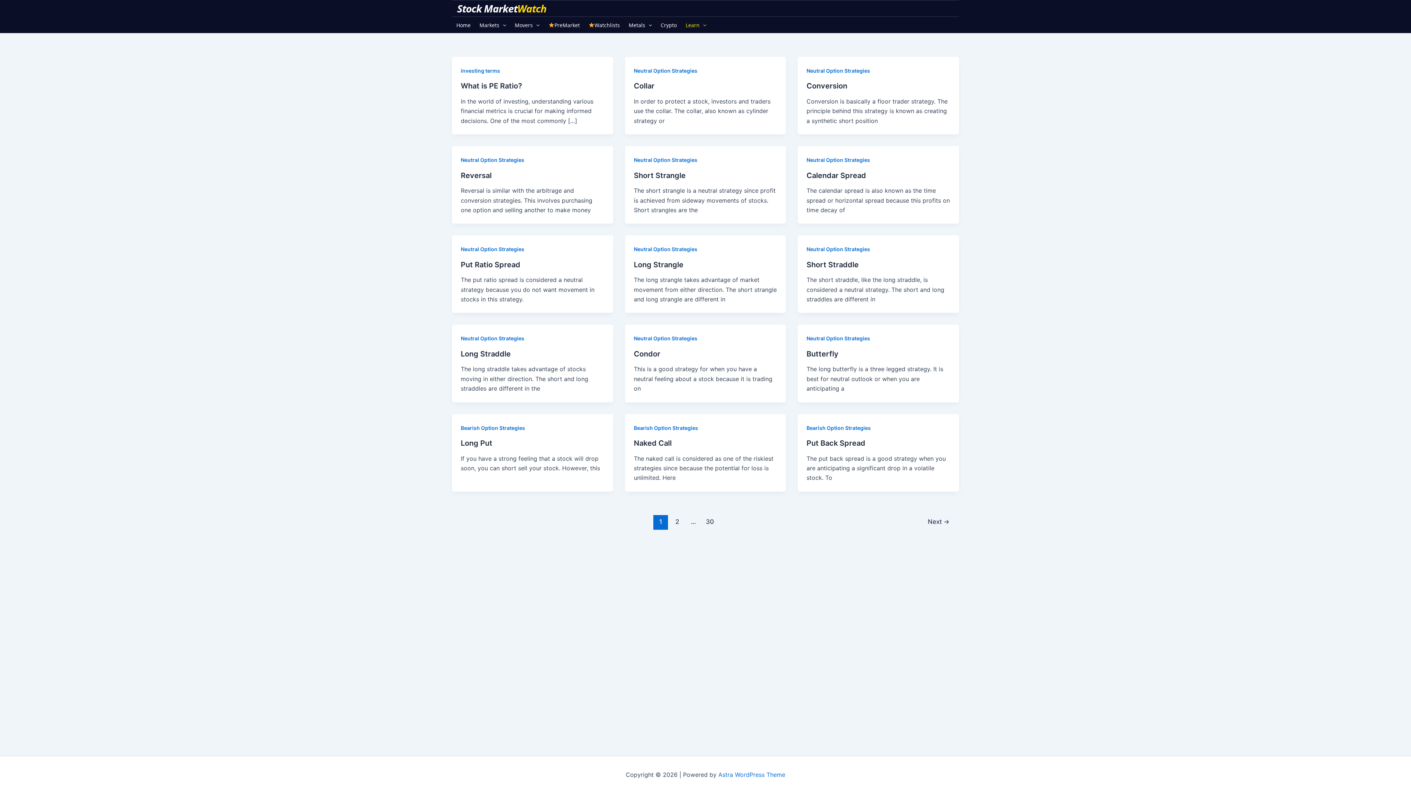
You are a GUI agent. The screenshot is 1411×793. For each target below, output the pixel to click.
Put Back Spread (836, 443)
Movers (524, 25)
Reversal (476, 175)
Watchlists (607, 25)
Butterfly (823, 354)
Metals (637, 25)
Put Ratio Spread (490, 264)
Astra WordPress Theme (751, 774)
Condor (647, 354)
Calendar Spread (836, 175)
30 (710, 521)
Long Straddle (486, 354)
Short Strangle (660, 175)
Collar (644, 86)
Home (463, 25)
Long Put (476, 443)
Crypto (669, 25)
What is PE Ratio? (491, 86)
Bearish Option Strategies (493, 428)
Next (938, 521)
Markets (489, 25)
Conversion (827, 86)
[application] (502, 25)
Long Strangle (658, 264)
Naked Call (653, 443)
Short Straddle (833, 264)
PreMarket (567, 25)
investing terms (480, 71)
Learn (693, 25)
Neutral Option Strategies (665, 71)
